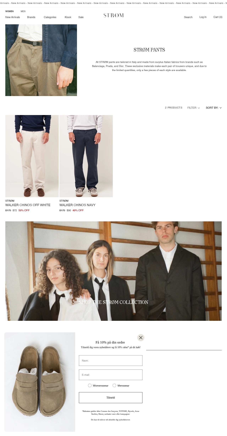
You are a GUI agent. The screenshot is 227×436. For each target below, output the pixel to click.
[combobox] (214, 108)
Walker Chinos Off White (27, 205)
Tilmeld (110, 397)
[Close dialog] (140, 337)
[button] (32, 17)
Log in (203, 17)
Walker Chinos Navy (77, 205)
